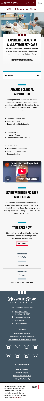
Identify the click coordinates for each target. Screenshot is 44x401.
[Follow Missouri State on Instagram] (26, 347)
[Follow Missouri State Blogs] (26, 356)
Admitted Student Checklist (22, 376)
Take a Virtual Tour (21, 323)
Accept (34, 387)
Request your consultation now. (22, 60)
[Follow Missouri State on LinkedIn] (17, 356)
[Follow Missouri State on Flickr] (35, 356)
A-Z (32, 3)
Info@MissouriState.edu (22, 317)
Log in (27, 3)
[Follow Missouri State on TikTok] (35, 347)
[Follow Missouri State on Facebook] (8, 347)
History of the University (22, 379)
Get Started (22, 244)
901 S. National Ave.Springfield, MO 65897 (22, 313)
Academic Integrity (22, 373)
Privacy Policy (17, 397)
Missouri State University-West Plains (22, 336)
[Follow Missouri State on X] (17, 347)
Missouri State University (22, 333)
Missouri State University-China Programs (22, 340)
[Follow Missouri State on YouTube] (8, 356)
